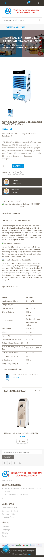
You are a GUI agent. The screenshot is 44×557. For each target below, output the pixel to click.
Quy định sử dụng (8, 517)
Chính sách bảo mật (9, 508)
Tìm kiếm (5, 526)
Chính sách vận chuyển (10, 511)
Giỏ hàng (5, 536)
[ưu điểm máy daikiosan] (11, 243)
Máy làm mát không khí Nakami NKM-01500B (23, 433)
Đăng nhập (6, 530)
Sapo (30, 554)
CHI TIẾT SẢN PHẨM (14, 201)
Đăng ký (5, 533)
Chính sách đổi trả (8, 514)
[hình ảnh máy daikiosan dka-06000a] (16, 260)
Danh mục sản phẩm (15, 27)
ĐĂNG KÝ (7, 457)
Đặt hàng (18, 166)
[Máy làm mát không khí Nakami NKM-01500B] (22, 413)
